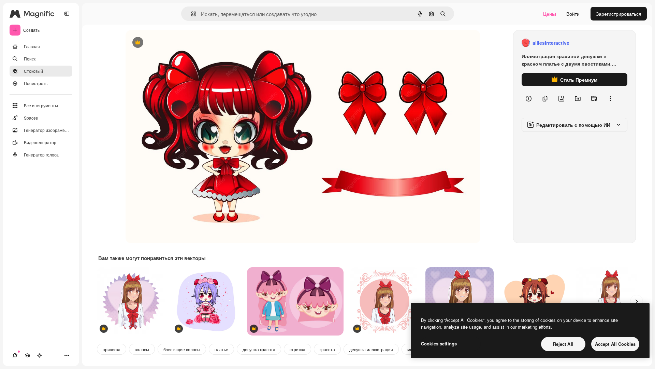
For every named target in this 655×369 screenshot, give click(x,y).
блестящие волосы (181, 349)
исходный (171, 42)
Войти (573, 13)
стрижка (297, 349)
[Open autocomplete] (190, 13)
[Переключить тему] (39, 355)
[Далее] (636, 301)
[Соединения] (15, 355)
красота (327, 349)
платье (221, 349)
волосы (142, 349)
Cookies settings (439, 343)
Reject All (563, 344)
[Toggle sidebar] (66, 13)
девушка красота (259, 349)
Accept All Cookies (615, 344)
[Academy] (27, 355)
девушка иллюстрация (371, 349)
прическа (111, 349)
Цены (549, 13)
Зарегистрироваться (618, 13)
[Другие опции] (610, 98)
